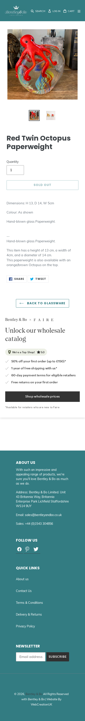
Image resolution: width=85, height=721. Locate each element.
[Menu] (79, 10)
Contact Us (24, 591)
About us (22, 579)
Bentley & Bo (34, 694)
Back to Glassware (45, 303)
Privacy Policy (25, 626)
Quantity (13, 162)
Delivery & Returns (29, 614)
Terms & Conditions (29, 603)
